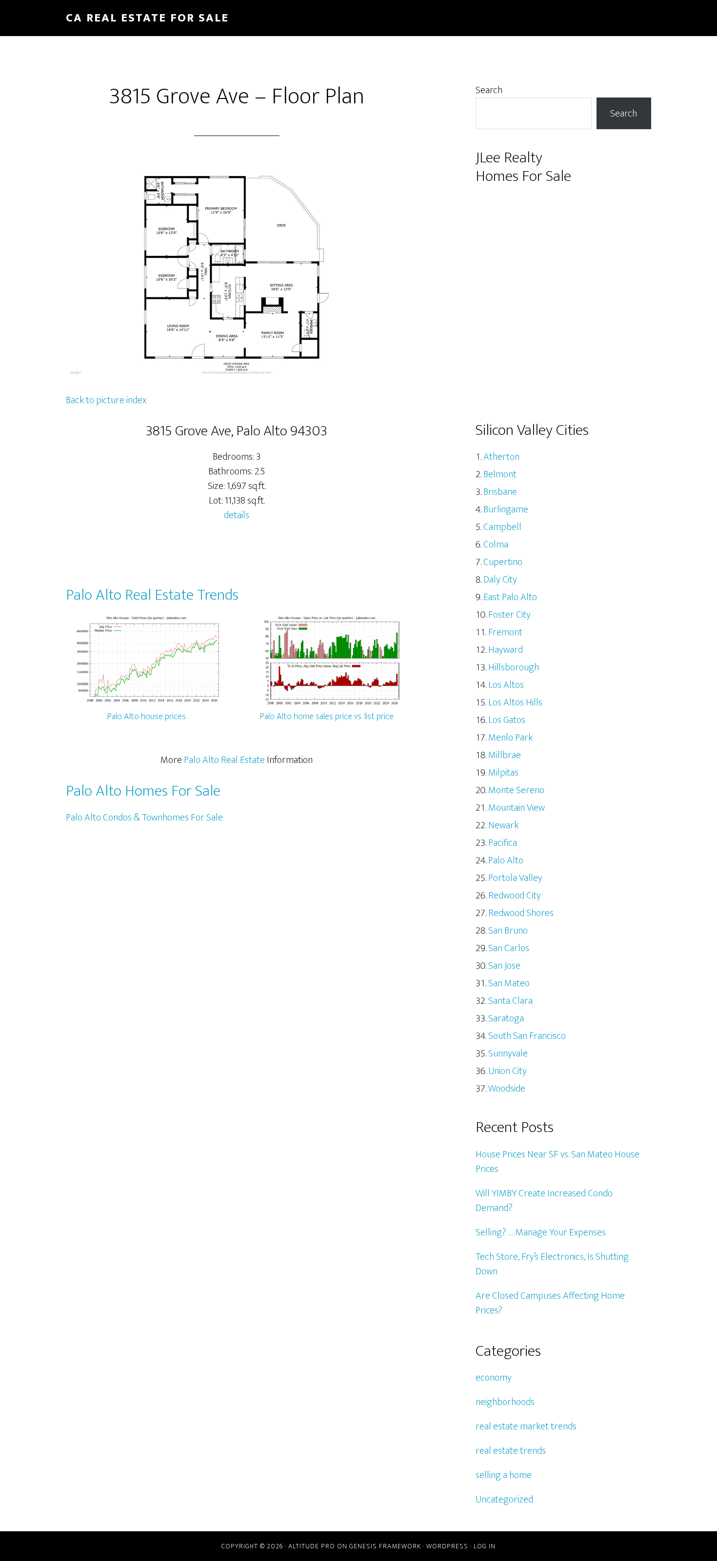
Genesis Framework (385, 1546)
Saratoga (506, 1018)
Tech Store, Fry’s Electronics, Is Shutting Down (552, 1264)
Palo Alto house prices (146, 716)
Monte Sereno (516, 790)
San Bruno (508, 930)
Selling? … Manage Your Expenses (541, 1232)
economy (494, 1377)
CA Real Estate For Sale (147, 18)
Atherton (501, 457)
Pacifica (502, 843)
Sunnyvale (508, 1053)
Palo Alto (505, 860)
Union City (507, 1071)
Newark (503, 825)
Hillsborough (513, 667)
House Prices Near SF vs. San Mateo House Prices (557, 1161)
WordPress (447, 1546)
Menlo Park (510, 737)
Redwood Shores (521, 913)
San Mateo (509, 983)
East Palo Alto (510, 597)
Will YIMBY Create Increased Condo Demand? (544, 1200)
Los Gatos (506, 720)
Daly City (500, 579)
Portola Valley (515, 878)
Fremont (505, 632)
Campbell (502, 527)
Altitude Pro (311, 1546)
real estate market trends (526, 1426)
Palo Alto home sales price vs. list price (327, 716)
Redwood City (514, 895)
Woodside (506, 1088)
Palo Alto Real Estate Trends (152, 595)
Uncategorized (504, 1499)
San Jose (504, 965)
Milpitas (503, 772)
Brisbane (500, 492)
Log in (485, 1546)
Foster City (509, 614)
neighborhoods (505, 1402)
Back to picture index (106, 400)
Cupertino (502, 562)
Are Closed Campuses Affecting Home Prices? (550, 1303)
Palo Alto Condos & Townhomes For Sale (144, 817)
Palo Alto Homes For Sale (143, 791)
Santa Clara (510, 1001)
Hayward (505, 650)
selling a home (504, 1475)
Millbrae (504, 755)
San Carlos (508, 948)
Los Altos (506, 685)
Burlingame (505, 509)
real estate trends (511, 1451)
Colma (495, 544)
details (236, 515)
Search (489, 90)
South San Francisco (527, 1036)
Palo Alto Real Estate (224, 760)
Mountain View (516, 808)
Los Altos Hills (515, 702)
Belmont (500, 474)
